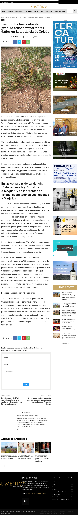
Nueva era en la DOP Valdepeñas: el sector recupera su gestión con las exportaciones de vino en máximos (42, 458)
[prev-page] (2, 466)
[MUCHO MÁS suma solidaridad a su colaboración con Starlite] (56, 328)
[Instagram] (17, 429)
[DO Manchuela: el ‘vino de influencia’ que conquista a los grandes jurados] (9, 447)
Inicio (2, 17)
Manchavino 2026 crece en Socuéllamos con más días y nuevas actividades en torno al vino (69, 313)
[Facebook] (15, 42)
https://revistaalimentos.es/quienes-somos (27, 415)
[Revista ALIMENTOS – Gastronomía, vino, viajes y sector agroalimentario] (39, 7)
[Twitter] (19, 42)
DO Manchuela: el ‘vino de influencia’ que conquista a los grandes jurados (9, 456)
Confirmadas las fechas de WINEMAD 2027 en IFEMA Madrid (68, 321)
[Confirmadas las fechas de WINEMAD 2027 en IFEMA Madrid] (56, 321)
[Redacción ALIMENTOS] (9, 421)
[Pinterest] (24, 42)
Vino (6, 17)
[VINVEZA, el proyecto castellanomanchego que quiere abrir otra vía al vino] (26, 447)
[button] (75, 11)
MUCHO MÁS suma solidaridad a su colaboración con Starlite (69, 328)
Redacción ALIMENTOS (13, 37)
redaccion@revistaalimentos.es (37, 493)
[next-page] (5, 466)
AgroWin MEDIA (5, 513)
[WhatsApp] (28, 42)
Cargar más (64, 343)
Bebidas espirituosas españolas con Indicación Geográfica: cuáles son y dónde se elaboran (69, 336)
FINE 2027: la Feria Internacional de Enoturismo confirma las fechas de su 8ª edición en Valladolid (69, 296)
